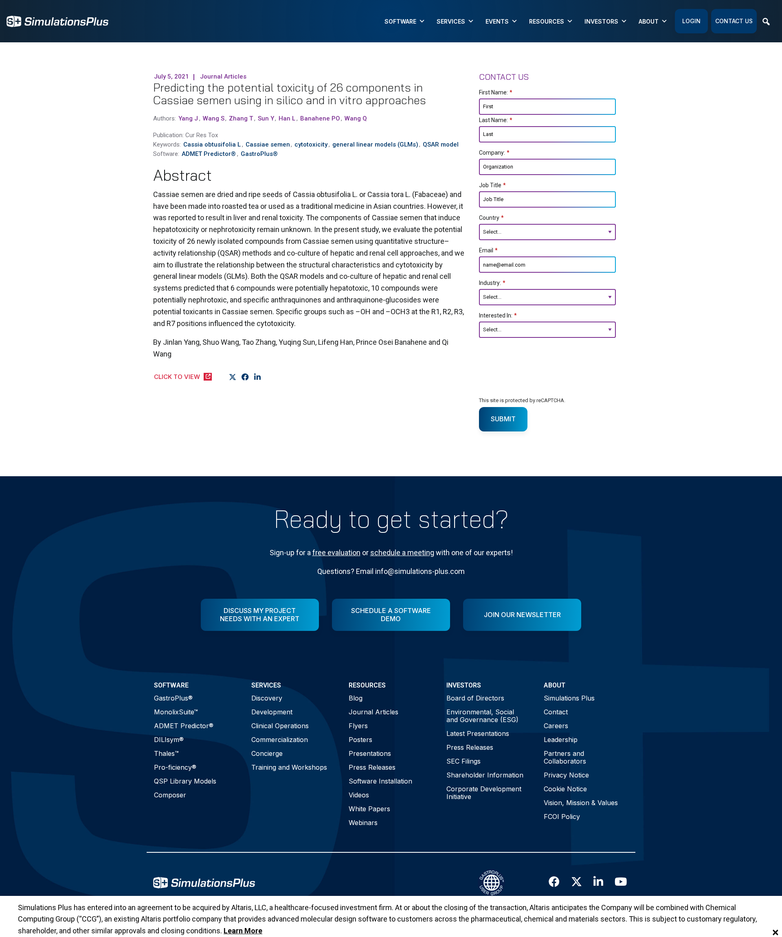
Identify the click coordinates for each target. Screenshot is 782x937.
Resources (546, 21)
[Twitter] (232, 377)
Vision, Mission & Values (581, 803)
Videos (359, 795)
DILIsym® (169, 740)
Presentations (370, 753)
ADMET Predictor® (183, 726)
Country (491, 218)
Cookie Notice (565, 789)
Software (400, 21)
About (649, 21)
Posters (360, 740)
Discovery (266, 698)
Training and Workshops (289, 767)
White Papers (369, 809)
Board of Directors (475, 698)
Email (488, 250)
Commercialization (279, 740)
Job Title (492, 185)
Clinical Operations (280, 726)
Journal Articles (373, 712)
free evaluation (336, 552)
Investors (601, 21)
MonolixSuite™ (176, 712)
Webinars (363, 823)
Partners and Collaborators (565, 757)
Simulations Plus (569, 698)
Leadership (561, 740)
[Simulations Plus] (57, 20)
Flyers (358, 726)
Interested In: (498, 315)
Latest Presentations (477, 733)
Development (271, 712)
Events (497, 21)
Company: (494, 152)
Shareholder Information (484, 775)
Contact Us (734, 21)
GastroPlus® (173, 698)
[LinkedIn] (258, 377)
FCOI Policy (562, 816)
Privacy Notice (566, 775)
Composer (170, 795)
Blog (355, 698)
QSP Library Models (185, 781)
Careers (556, 726)
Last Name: (495, 120)
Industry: (492, 283)
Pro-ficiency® (175, 767)
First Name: (495, 92)
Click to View (177, 377)
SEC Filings (463, 761)
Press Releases (372, 767)
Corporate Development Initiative (483, 793)
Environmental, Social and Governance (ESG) (482, 716)
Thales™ (166, 753)
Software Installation (380, 781)
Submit (503, 419)
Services (451, 21)
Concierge (267, 753)
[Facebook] (245, 377)
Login (691, 21)
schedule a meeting (402, 552)
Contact (556, 712)
